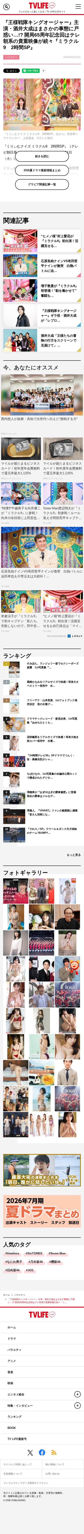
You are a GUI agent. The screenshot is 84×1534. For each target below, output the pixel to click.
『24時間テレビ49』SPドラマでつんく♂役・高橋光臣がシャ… (51, 757)
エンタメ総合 (16, 1394)
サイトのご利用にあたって (17, 1464)
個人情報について (54, 1464)
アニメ (12, 1360)
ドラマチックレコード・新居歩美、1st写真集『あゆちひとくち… (52, 720)
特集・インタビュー (20, 1405)
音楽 (10, 1372)
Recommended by (57, 636)
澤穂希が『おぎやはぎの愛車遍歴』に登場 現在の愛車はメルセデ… (53, 794)
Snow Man (58, 1253)
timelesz (13, 1253)
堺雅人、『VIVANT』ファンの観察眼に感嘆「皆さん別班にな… (52, 812)
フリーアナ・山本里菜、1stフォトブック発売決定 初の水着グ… (52, 702)
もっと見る (74, 854)
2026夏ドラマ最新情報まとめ (42, 170)
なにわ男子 (14, 1261)
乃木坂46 (36, 1261)
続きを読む (42, 156)
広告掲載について (12, 1473)
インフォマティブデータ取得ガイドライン (25, 1483)
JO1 (31, 1270)
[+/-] (77, 1394)
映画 (10, 1383)
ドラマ (12, 1338)
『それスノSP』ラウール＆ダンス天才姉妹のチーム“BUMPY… (52, 830)
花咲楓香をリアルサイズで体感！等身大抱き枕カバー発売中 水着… (53, 739)
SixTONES (34, 1253)
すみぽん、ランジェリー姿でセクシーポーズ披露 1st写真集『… (53, 665)
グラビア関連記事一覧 (42, 184)
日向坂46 (13, 1270)
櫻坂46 (56, 1261)
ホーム (6, 1295)
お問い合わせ (52, 1473)
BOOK (12, 1428)
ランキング (15, 1416)
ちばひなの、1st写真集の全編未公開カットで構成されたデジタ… (52, 775)
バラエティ (19, 1295)
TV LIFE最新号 (17, 1439)
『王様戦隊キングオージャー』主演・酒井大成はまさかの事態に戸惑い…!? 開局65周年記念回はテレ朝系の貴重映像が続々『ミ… (41, 1300)
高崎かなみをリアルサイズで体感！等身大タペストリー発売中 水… (53, 683)
